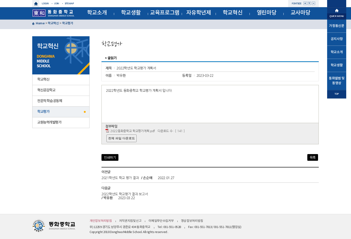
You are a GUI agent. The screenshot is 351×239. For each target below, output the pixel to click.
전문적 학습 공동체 (49, 101)
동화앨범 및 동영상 (337, 80)
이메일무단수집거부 (161, 221)
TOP (337, 94)
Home (40, 23)
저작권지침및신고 (130, 221)
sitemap (69, 3)
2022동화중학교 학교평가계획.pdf (132, 131)
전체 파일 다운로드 (121, 138)
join (56, 3)
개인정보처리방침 (101, 221)
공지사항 (337, 39)
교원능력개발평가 (49, 122)
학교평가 (67, 23)
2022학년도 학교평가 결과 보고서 (124, 194)
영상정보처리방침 (192, 221)
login (45, 3)
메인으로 (336, 10)
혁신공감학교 (46, 90)
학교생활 (131, 13)
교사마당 (300, 13)
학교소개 (97, 13)
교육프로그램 (165, 13)
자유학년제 (198, 13)
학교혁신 (233, 13)
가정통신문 (336, 26)
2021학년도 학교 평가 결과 (120, 178)
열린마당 (267, 13)
